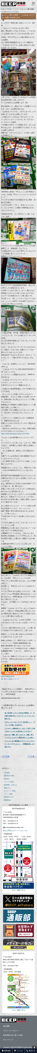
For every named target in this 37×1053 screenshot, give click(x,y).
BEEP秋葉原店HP (7, 676)
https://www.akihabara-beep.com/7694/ (15, 433)
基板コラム (7, 788)
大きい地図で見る (18, 890)
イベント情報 (8, 794)
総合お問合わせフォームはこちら (15, 830)
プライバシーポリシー (11, 1030)
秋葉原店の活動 (9, 776)
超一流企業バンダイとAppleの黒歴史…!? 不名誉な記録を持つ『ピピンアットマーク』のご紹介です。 (20, 716)
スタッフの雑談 (9, 782)
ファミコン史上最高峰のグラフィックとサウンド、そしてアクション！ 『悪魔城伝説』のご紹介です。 (20, 744)
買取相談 (7, 1050)
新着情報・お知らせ (10, 785)
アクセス (19, 1050)
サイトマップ (8, 1039)
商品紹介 (7, 779)
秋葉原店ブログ (9, 797)
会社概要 (6, 1026)
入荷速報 (7, 773)
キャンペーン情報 (9, 791)
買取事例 (7, 800)
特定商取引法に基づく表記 (13, 1035)
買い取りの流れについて (10, 679)
